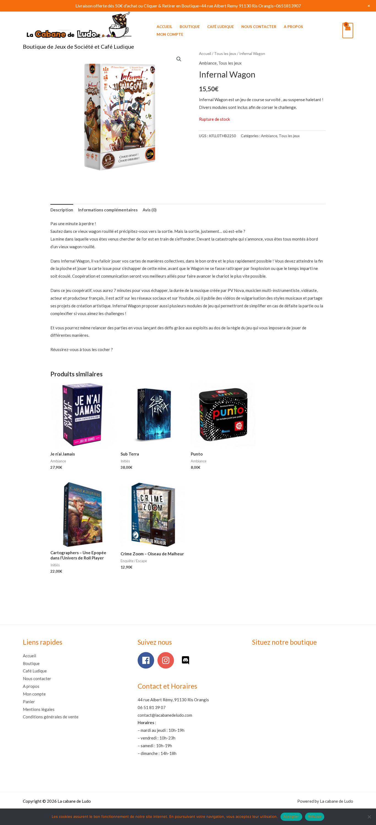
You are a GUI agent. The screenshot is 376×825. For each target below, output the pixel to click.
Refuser (315, 816)
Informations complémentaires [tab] (108, 209)
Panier (29, 701)
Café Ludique (220, 26)
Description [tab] (61, 209)
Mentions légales (39, 709)
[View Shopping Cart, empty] (347, 30)
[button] (179, 59)
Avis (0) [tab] (150, 209)
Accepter (291, 816)
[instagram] (166, 660)
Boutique (190, 26)
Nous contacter (258, 26)
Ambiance (208, 62)
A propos (293, 26)
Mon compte (170, 34)
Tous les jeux (225, 53)
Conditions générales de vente (50, 716)
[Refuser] (369, 817)
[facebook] (147, 660)
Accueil (164, 26)
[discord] (186, 660)
